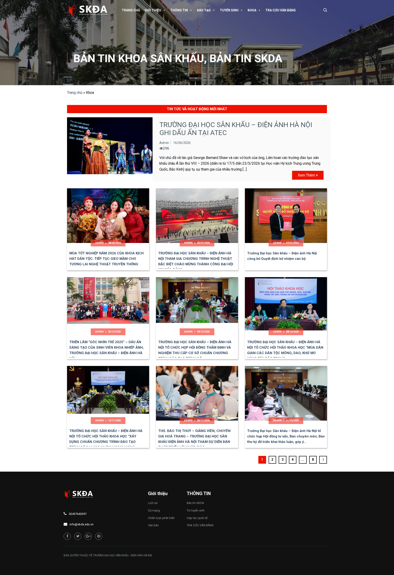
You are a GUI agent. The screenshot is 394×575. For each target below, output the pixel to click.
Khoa (252, 10)
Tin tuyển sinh (196, 510)
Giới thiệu (153, 10)
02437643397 (77, 514)
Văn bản (153, 525)
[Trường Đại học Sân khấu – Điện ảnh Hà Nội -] (90, 10)
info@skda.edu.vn (81, 524)
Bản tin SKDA (246, 58)
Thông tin (179, 10)
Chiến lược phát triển (161, 518)
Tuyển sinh (229, 10)
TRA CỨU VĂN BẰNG (280, 10)
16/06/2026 (182, 143)
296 (166, 148)
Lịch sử (153, 503)
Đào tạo (204, 10)
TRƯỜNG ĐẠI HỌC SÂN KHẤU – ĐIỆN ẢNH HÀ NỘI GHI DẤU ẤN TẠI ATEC (235, 129)
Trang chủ (131, 10)
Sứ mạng (154, 510)
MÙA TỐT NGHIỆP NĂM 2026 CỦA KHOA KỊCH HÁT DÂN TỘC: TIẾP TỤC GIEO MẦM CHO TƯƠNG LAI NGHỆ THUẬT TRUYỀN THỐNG (106, 258)
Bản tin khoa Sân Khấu (138, 58)
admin (164, 143)
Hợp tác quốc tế (197, 518)
